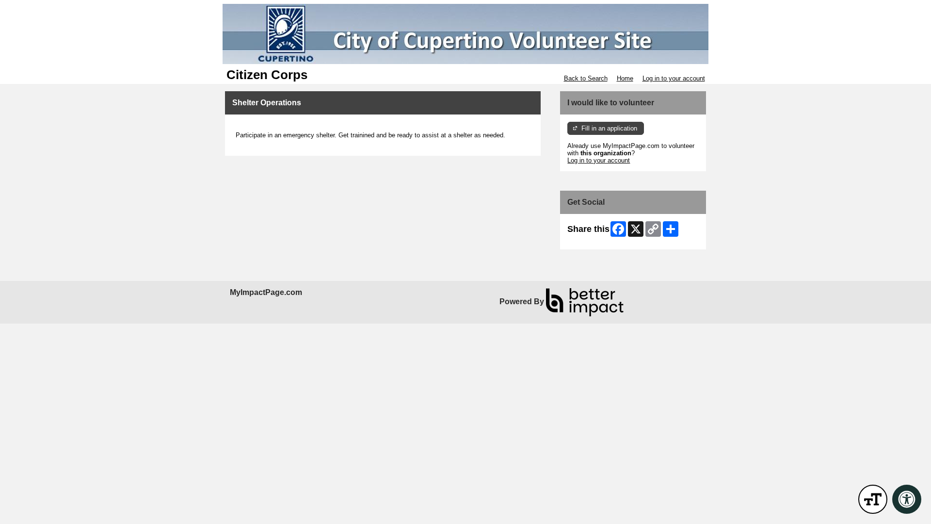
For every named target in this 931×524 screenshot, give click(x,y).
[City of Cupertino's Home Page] (465, 34)
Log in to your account (673, 78)
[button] (872, 499)
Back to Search (586, 78)
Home (625, 78)
